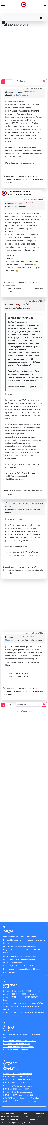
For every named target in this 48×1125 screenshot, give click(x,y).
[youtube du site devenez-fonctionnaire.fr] (21, 193)
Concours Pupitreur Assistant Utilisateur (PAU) (18, 966)
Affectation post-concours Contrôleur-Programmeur (19, 946)
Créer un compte (20, 179)
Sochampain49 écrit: (19, 317)
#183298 (42, 633)
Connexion (7, 179)
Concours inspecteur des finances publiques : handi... (20, 956)
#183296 (42, 503)
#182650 (42, 88)
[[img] (26, 546)
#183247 (42, 301)
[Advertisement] (24, 51)
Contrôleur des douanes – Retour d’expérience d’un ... (20, 937)
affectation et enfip (13, 92)
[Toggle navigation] (6, 18)
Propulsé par (21, 711)
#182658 (42, 200)
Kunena (29, 711)
